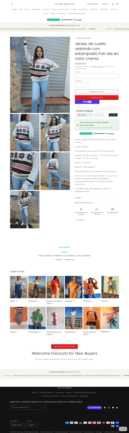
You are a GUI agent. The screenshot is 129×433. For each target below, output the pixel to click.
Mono (12, 303)
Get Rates (113, 114)
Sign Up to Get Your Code (64, 348)
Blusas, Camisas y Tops (55, 304)
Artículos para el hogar (54, 335)
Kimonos (87, 303)
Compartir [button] (81, 219)
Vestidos (69, 303)
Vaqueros (32, 303)
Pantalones (70, 334)
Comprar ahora (96, 97)
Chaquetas (33, 334)
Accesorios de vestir (89, 335)
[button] (12, 4)
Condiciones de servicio (50, 398)
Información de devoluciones (84, 394)
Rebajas (105, 333)
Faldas (13, 334)
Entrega (68, 394)
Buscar (34, 394)
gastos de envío (97, 66)
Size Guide (59, 394)
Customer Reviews (46, 394)
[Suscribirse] (43, 409)
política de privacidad (69, 398)
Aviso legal (84, 398)
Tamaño (77, 71)
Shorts (104, 303)
